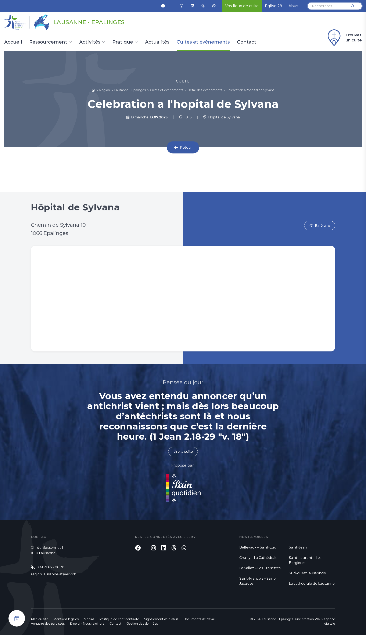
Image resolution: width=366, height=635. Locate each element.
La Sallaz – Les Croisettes (259, 568)
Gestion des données (142, 623)
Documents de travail (199, 619)
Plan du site (39, 619)
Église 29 (273, 6)
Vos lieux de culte (242, 6)
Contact (246, 42)
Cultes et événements (203, 42)
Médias (89, 619)
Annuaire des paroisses (48, 623)
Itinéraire (322, 226)
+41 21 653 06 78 (51, 567)
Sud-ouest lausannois (307, 573)
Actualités (157, 42)
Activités (89, 42)
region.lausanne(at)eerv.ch (53, 574)
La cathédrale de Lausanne (312, 584)
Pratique (122, 42)
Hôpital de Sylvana (223, 117)
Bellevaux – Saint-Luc (257, 547)
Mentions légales (66, 619)
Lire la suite (183, 452)
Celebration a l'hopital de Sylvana (250, 90)
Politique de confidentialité (119, 619)
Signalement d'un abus (161, 619)
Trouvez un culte (353, 38)
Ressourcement (48, 42)
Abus (293, 6)
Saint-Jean (298, 547)
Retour (186, 147)
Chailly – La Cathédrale (258, 558)
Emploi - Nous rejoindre (87, 623)
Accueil (13, 42)
